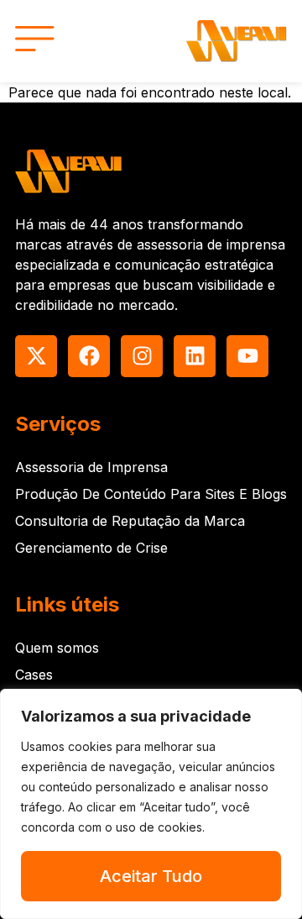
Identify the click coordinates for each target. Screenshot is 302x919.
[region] (151, 804)
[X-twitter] (36, 356)
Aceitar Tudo (151, 876)
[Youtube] (247, 356)
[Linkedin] (195, 356)
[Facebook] (89, 356)
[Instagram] (142, 356)
